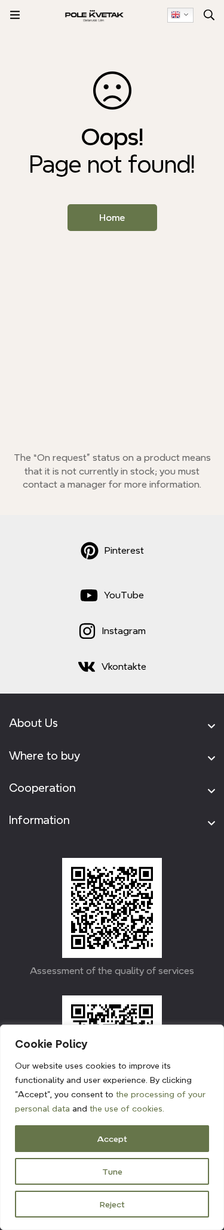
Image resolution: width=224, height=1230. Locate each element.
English (180, 15)
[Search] (209, 15)
